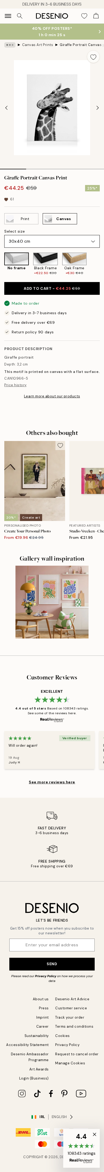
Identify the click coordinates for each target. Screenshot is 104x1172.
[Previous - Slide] (6, 107)
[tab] (13, 167)
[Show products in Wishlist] (84, 16)
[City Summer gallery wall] (52, 602)
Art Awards (39, 1069)
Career (42, 1026)
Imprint (42, 1017)
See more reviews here (52, 782)
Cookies (62, 1036)
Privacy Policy (45, 976)
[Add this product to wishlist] (93, 56)
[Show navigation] (8, 16)
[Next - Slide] (97, 107)
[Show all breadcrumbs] (9, 45)
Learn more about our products (52, 396)
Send (52, 963)
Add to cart (52, 288)
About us (41, 999)
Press (44, 1008)
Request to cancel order (77, 1054)
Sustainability (37, 1036)
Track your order (69, 1017)
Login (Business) (34, 1078)
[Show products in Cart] (96, 16)
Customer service (71, 1008)
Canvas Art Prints (37, 45)
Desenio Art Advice (72, 999)
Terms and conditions (74, 1026)
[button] (81, 1148)
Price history (15, 385)
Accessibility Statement (27, 1045)
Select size (14, 231)
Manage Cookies (70, 1063)
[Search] (20, 16)
